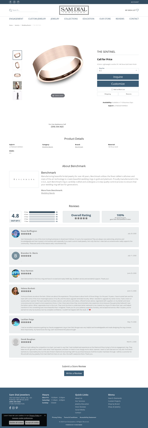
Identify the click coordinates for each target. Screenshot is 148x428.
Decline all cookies (16, 423)
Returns (128, 94)
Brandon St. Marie (29, 253)
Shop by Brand (114, 404)
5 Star (26, 212)
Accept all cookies (32, 423)
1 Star (26, 221)
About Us (78, 398)
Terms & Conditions (70, 417)
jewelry (17, 25)
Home (11, 25)
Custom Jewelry (37, 18)
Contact (134, 18)
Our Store (105, 18)
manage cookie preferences (22, 418)
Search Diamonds (115, 398)
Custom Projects (114, 401)
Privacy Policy (57, 417)
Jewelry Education (82, 404)
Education (88, 18)
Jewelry (55, 18)
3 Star (26, 217)
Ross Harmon (27, 270)
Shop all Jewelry (114, 407)
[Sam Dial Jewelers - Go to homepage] (74, 10)
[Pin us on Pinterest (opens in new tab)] (18, 2)
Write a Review (74, 373)
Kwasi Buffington (29, 231)
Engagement (16, 18)
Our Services (80, 401)
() (57, 212)
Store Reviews (80, 407)
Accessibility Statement (88, 417)
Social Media (80, 410)
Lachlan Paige (27, 319)
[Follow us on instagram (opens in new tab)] (14, 2)
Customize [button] (118, 84)
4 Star (26, 214)
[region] (57, 75)
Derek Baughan (28, 339)
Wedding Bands (26, 25)
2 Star (26, 219)
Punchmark (78, 425)
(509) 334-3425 (57, 126)
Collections (71, 18)
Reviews (120, 18)
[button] (135, 2)
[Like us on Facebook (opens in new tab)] (10, 2)
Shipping (108, 94)
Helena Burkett (28, 288)
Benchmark (79, 147)
